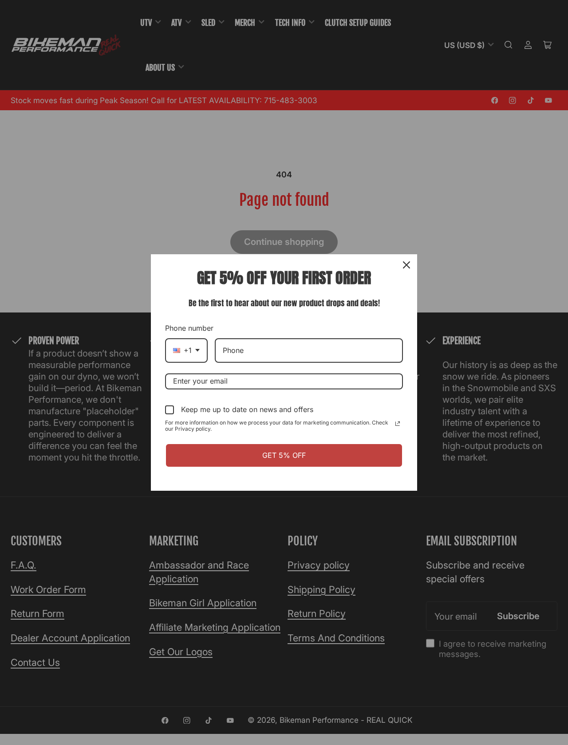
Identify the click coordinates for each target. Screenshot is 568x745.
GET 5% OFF (284, 455)
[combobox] (186, 350)
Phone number (189, 328)
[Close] (406, 265)
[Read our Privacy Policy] (397, 423)
